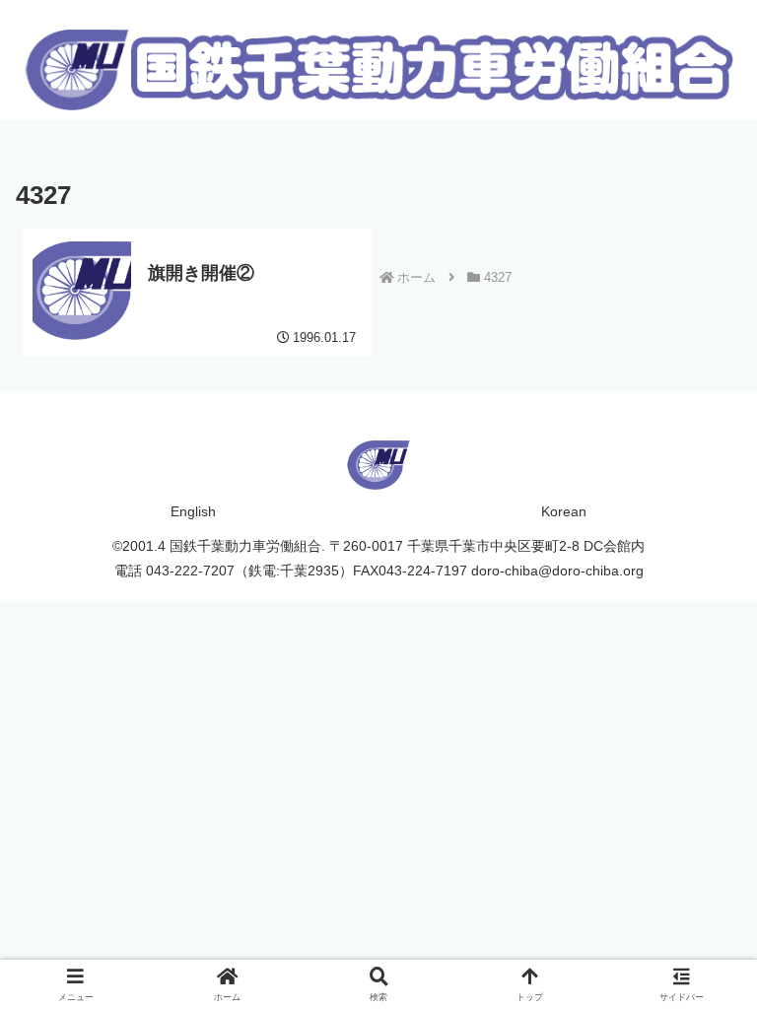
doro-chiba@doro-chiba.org (557, 570)
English (193, 511)
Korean (563, 511)
